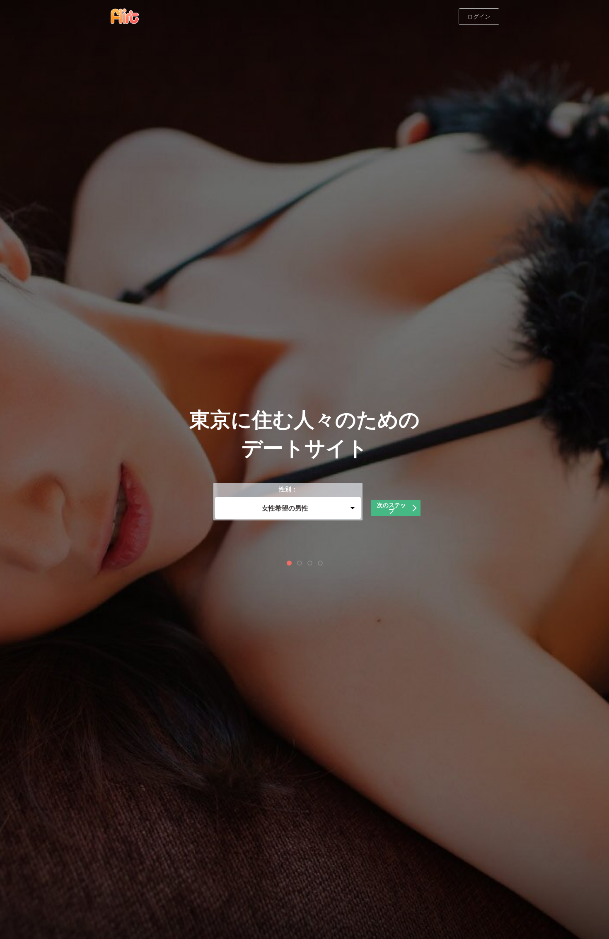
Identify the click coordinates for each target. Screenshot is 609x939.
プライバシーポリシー (248, 546)
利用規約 (362, 546)
